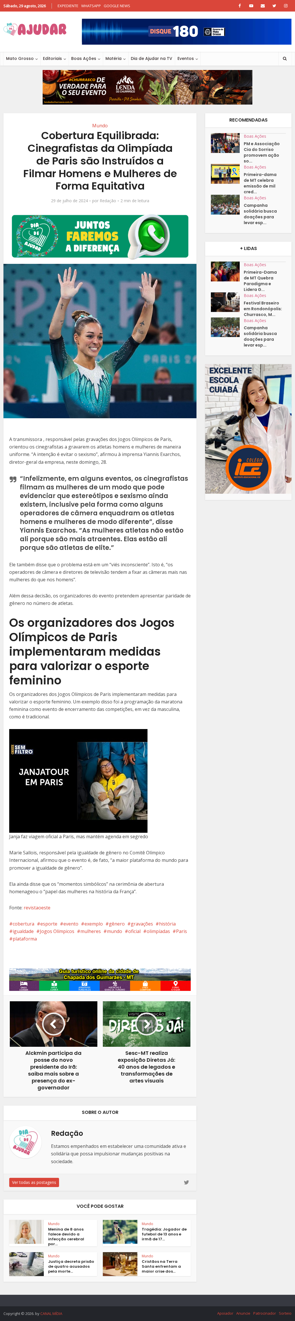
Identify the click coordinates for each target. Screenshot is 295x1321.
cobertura (23, 924)
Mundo (100, 125)
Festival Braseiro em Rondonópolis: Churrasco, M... (263, 308)
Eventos (185, 58)
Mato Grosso (20, 58)
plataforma (25, 939)
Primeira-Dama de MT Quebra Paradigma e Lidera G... (260, 280)
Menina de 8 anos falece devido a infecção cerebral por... (66, 1237)
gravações (142, 924)
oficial (134, 931)
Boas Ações (83, 58)
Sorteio (285, 1313)
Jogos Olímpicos (57, 931)
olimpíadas (158, 931)
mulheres (90, 931)
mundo (114, 931)
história (167, 924)
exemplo (93, 924)
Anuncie (243, 1313)
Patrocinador (264, 1313)
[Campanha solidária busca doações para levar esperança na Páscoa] (227, 205)
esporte (48, 924)
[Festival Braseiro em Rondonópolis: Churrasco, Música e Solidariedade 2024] (227, 302)
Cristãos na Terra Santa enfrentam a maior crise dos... (161, 1266)
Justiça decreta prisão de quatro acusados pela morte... (71, 1266)
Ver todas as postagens (34, 1182)
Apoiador (225, 1313)
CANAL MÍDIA (51, 1313)
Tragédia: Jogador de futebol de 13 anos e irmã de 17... (164, 1234)
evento (70, 924)
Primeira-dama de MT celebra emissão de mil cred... (260, 183)
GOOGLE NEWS (117, 5)
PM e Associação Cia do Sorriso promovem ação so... (262, 152)
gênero (117, 924)
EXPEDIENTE (68, 5)
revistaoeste (37, 907)
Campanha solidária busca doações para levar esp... (260, 214)
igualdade (23, 931)
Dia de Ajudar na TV (151, 58)
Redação (108, 200)
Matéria (113, 58)
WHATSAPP (91, 5)
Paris (181, 931)
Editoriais (52, 58)
